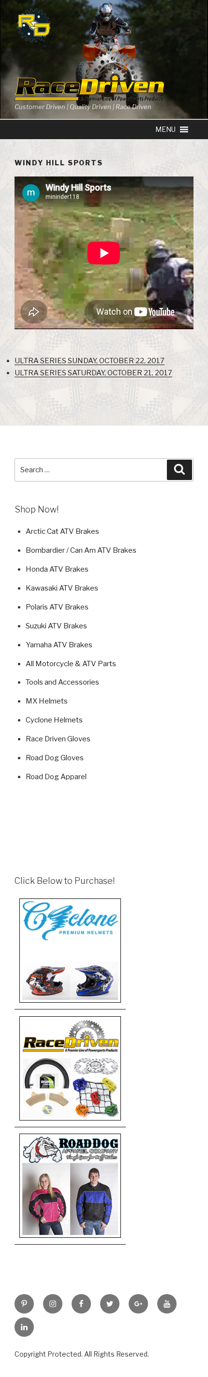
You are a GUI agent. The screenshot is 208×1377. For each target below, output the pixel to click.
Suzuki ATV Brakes (56, 626)
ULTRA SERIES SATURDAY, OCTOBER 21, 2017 (93, 372)
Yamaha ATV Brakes (59, 644)
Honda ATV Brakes (57, 569)
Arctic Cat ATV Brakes (62, 531)
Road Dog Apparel (56, 776)
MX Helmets (47, 701)
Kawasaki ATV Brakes (62, 588)
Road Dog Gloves (55, 757)
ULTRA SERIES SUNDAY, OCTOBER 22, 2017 (89, 360)
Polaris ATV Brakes (57, 607)
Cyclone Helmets (54, 720)
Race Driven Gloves (58, 739)
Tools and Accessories (62, 682)
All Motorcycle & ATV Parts (71, 663)
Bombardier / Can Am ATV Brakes (81, 550)
